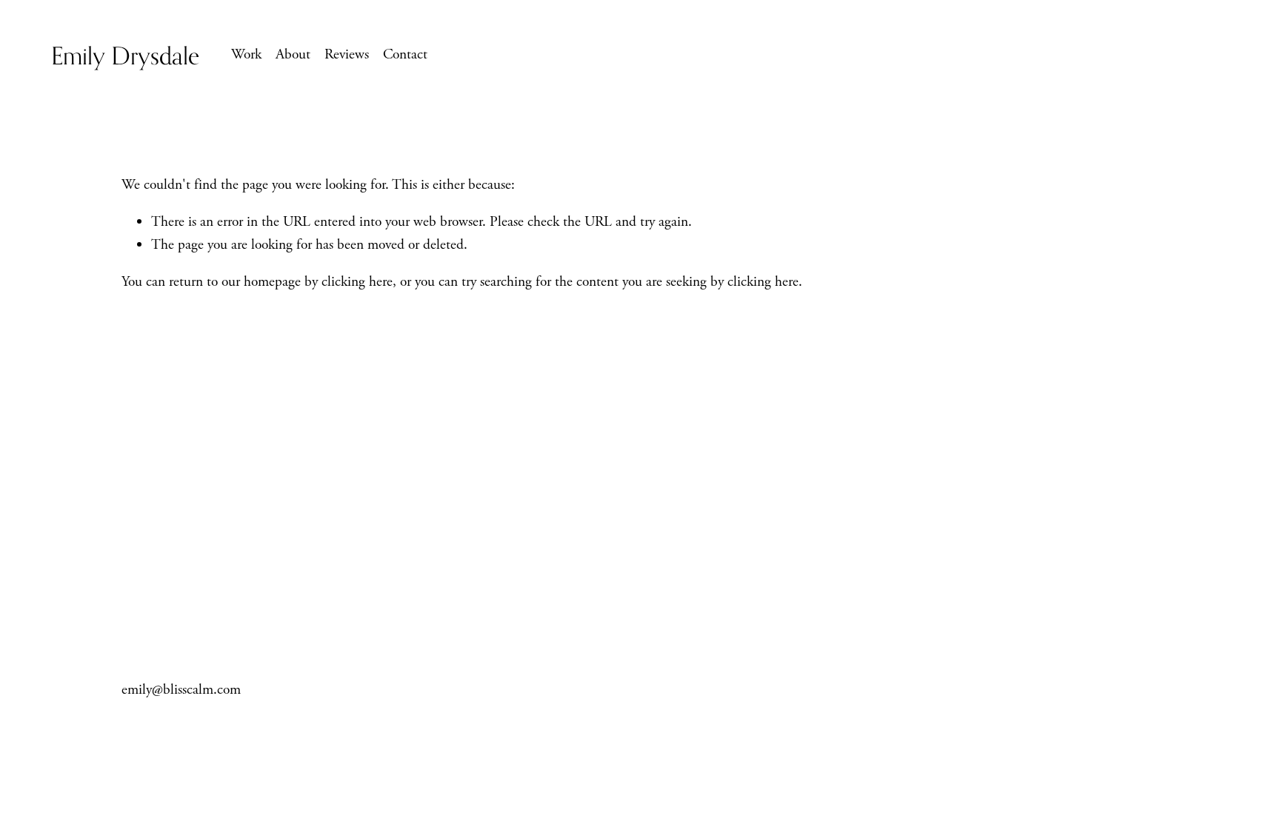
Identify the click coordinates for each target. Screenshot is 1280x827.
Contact (405, 54)
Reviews (346, 54)
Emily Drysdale (125, 55)
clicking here (357, 281)
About (293, 54)
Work (246, 54)
